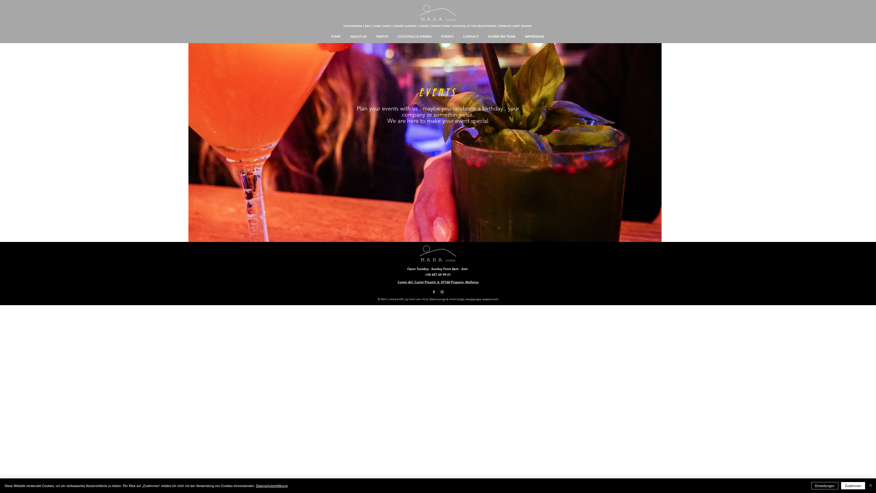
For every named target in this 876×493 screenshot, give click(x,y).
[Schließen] (870, 485)
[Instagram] (442, 291)
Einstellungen (824, 485)
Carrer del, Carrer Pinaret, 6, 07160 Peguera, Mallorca (438, 282)
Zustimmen (853, 485)
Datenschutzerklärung (272, 485)
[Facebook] (433, 291)
